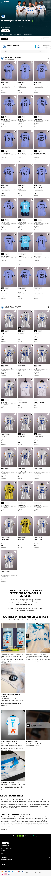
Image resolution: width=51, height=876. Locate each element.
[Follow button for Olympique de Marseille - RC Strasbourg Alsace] (48, 307)
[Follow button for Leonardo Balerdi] (15, 131)
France (11, 34)
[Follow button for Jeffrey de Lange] (32, 200)
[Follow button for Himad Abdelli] (48, 200)
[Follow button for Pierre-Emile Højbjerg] (48, 131)
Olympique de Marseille (27, 34)
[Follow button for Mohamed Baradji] (32, 268)
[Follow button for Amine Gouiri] (32, 62)
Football (6, 34)
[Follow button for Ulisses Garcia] (48, 268)
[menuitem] (2, 2)
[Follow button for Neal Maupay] (48, 234)
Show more (4, 829)
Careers (2, 855)
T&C (27, 872)
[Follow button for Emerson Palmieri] (15, 97)
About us (3, 850)
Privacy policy (31, 872)
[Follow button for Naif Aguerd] (15, 414)
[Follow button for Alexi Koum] (15, 165)
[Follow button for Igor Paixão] (15, 62)
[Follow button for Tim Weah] (48, 62)
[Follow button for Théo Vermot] (32, 234)
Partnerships (3, 851)
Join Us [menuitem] (47, 2)
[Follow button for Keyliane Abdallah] (32, 165)
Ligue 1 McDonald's (17, 34)
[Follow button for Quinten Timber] (32, 131)
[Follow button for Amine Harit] (32, 97)
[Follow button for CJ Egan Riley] (48, 346)
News (2, 853)
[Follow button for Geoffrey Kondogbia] (15, 234)
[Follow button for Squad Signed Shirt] (32, 380)
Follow (6, 30)
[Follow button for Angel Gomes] (15, 268)
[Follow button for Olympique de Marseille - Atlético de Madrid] (48, 58)
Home (2, 34)
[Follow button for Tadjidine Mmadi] (15, 200)
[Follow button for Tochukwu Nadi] (48, 165)
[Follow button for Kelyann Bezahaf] (48, 97)
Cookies (36, 872)
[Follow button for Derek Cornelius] (48, 517)
